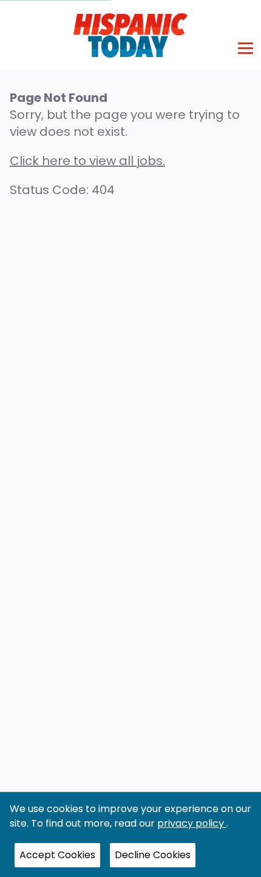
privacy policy (191, 823)
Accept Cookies (57, 855)
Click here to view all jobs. (87, 160)
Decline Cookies (153, 855)
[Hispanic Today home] (131, 35)
